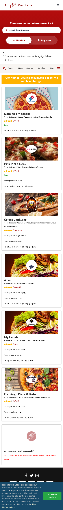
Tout (10, 68)
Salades (41, 68)
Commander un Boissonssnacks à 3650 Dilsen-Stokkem (28, 58)
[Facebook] (26, 476)
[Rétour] (5, 5)
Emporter (46, 40)
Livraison (21, 40)
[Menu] (58, 5)
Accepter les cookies (52, 496)
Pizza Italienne (25, 68)
